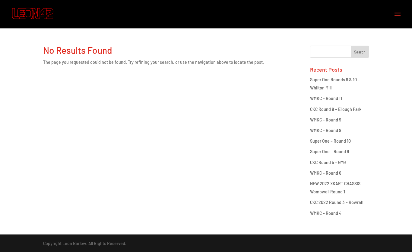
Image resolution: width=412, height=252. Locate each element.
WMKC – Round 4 (325, 213)
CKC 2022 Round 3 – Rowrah (336, 202)
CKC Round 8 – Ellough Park (335, 109)
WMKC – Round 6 (325, 173)
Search (360, 51)
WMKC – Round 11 (326, 98)
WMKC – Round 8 (325, 130)
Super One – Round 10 (330, 141)
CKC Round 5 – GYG (328, 162)
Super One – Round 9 (329, 151)
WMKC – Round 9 (325, 119)
